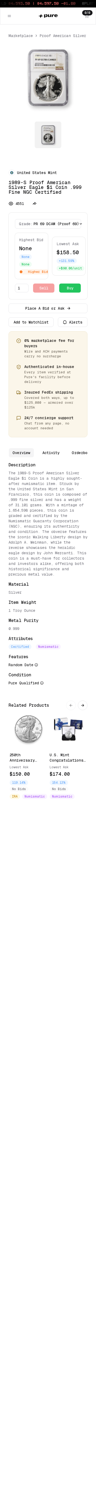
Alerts (75, 322)
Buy (70, 288)
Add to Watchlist (31, 322)
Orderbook (82, 453)
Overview (21, 453)
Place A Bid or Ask (45, 308)
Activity (50, 453)
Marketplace (21, 36)
